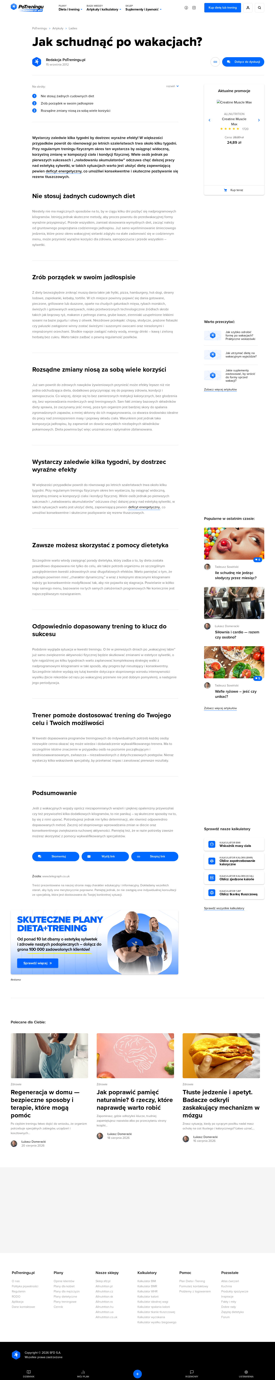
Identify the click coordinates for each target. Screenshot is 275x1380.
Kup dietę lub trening (223, 7)
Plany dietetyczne (65, 1296)
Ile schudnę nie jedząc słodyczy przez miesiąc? (236, 575)
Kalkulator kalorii (148, 1296)
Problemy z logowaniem (195, 1291)
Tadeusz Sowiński (226, 567)
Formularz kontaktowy (193, 1286)
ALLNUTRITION (234, 114)
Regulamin (19, 1291)
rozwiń (170, 86)
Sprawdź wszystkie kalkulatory (224, 908)
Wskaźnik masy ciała (235, 844)
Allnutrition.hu (105, 1307)
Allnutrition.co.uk (106, 1317)
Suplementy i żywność (142, 7)
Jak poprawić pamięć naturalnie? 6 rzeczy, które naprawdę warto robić (135, 1100)
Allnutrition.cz (104, 1291)
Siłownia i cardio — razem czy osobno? (237, 635)
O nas (16, 1281)
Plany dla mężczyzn (67, 1291)
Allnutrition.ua (104, 1312)
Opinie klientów (64, 1281)
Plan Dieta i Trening (192, 1281)
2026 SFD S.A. (51, 1353)
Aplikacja (17, 1302)
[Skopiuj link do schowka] (215, 62)
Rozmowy (191, 1376)
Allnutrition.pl (104, 1286)
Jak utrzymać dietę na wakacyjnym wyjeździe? (241, 354)
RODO (16, 1296)
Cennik (58, 1307)
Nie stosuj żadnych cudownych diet (67, 96)
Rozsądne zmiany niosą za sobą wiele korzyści (75, 111)
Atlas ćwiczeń (230, 1281)
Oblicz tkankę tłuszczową (238, 893)
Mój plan (83, 1376)
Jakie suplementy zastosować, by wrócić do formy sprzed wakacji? (240, 376)
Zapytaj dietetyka (232, 1312)
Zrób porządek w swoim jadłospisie (67, 103)
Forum (225, 1317)
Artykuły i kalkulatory (102, 7)
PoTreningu (39, 28)
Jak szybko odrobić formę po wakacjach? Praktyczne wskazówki (240, 335)
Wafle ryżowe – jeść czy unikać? (236, 694)
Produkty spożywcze (234, 1291)
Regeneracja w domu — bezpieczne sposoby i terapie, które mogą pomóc (45, 1103)
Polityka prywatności (25, 1286)
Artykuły (57, 28)
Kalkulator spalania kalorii (154, 1307)
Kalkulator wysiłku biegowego (157, 1322)
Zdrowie (16, 1084)
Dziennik (28, 1376)
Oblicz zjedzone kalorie (237, 878)
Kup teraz (237, 190)
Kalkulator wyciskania (151, 1317)
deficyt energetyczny (63, 171)
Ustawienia (246, 1376)
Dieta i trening (69, 7)
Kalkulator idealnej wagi (153, 1302)
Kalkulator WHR (147, 1291)
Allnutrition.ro (104, 1302)
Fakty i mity (228, 1302)
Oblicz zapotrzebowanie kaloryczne (237, 861)
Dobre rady (228, 1307)
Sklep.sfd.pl (103, 1281)
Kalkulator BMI (147, 1281)
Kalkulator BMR (147, 1286)
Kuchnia (226, 1286)
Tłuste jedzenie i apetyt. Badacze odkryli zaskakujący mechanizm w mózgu (221, 1103)
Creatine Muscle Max (234, 121)
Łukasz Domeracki (33, 1142)
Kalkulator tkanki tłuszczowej (156, 1312)
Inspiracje (227, 1296)
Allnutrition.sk (104, 1296)
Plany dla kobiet (64, 1286)
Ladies (73, 28)
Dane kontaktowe (23, 1307)
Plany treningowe (65, 1302)
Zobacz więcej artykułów (220, 389)
